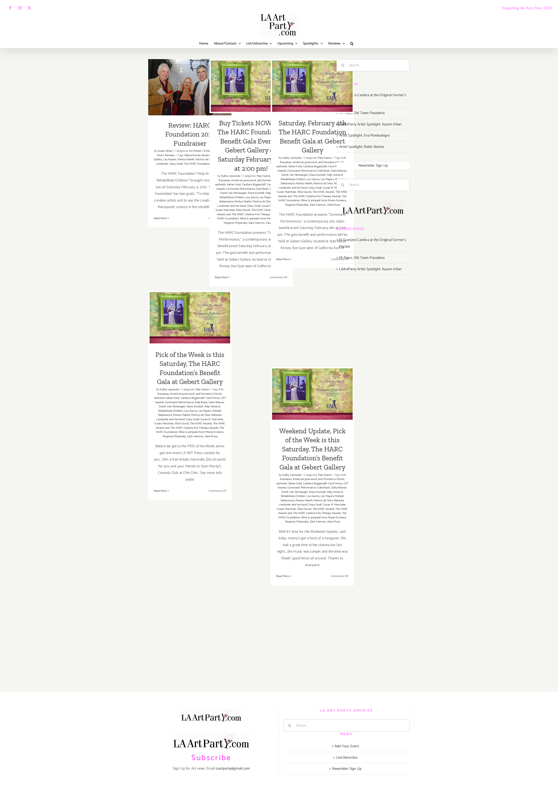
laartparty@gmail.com (233, 768)
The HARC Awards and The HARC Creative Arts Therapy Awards (252, 212)
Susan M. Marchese (334, 188)
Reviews (170, 155)
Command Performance (240, 189)
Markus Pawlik (185, 159)
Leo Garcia (251, 197)
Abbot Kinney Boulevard (199, 155)
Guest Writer (165, 151)
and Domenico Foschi (331, 162)
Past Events (263, 176)
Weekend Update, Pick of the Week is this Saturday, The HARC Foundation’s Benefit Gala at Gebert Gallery (312, 372)
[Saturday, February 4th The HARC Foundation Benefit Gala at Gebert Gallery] (312, 86)
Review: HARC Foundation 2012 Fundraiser (190, 77)
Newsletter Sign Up (373, 165)
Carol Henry (335, 166)
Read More (160, 218)
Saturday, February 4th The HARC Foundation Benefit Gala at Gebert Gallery (312, 68)
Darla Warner (339, 171)
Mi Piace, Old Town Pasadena (361, 113)
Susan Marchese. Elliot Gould (233, 210)
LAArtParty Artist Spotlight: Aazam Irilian (370, 124)
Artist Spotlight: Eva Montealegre (364, 135)
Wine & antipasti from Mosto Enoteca (262, 218)
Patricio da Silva (261, 201)
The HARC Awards (262, 210)
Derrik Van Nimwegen (233, 193)
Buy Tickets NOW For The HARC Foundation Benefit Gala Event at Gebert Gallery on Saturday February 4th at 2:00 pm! (251, 64)
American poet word (243, 180)
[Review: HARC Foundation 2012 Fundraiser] (189, 87)
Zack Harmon (256, 223)
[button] (352, 43)
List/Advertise (346, 757)
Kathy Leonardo (230, 176)
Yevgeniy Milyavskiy (235, 223)
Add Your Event (347, 746)
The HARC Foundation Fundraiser (204, 164)
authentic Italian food (228, 184)
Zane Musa (333, 205)
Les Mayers (169, 159)
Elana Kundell (256, 193)
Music (160, 155)
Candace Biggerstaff (254, 184)
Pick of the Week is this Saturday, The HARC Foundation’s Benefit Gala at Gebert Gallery (190, 299)
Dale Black (262, 189)
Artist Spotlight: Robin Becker (361, 147)
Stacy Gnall (176, 164)
